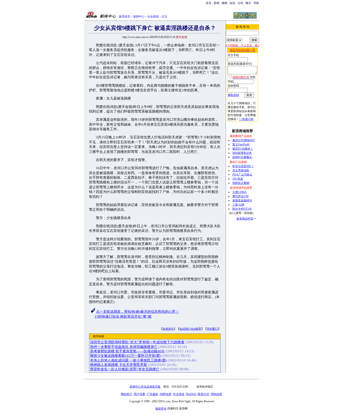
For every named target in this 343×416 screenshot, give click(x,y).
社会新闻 (153, 16)
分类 (240, 3)
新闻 (216, 3)
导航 (256, 3)
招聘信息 (165, 394)
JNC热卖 (237, 178)
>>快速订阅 (246, 119)
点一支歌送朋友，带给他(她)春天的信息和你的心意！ (137, 311)
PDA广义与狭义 (242, 174)
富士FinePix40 (240, 144)
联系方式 (203, 394)
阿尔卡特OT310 (242, 208)
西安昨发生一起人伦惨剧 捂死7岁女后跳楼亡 (124, 369)
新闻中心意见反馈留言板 (145, 386)
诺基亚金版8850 (242, 200)
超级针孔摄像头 (242, 157)
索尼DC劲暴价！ (242, 148)
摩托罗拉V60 (240, 196)
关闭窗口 (212, 328)
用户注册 (139, 394)
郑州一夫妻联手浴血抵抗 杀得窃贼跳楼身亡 (124, 347)
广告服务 (152, 394)
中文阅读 (178, 394)
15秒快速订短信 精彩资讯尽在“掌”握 (122, 316)
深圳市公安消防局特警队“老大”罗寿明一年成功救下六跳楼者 (137, 342)
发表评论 (168, 328)
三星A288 (238, 204)
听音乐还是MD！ (243, 166)
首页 (208, 3)
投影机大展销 (240, 183)
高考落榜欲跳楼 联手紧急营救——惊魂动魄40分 (127, 351)
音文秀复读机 (240, 170)
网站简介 (126, 394)
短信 (232, 3)
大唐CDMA (239, 192)
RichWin (191, 394)
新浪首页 (124, 16)
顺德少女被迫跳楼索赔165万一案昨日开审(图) (125, 356)
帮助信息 (216, 394)
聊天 (248, 3)
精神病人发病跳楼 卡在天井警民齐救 (118, 365)
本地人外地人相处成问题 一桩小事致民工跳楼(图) (128, 360)
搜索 (225, 3)
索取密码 (233, 95)
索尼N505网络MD (243, 140)
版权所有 (161, 408)
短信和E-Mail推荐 (190, 328)
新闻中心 (138, 16)
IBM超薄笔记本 (242, 153)
